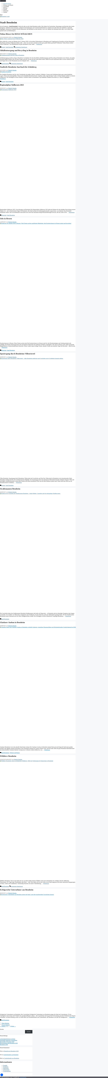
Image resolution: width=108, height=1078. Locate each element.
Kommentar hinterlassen (21, 47)
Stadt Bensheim (7, 3)
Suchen (2, 1029)
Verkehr (5, 12)
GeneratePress (22, 1077)
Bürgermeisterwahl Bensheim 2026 (9, 1043)
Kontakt (5, 1065)
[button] (1, 15)
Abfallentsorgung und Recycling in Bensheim (18, 50)
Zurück (2, 1026)
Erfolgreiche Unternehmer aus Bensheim (16, 890)
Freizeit (5, 9)
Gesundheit (6, 6)
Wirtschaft (5, 10)
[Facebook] (1, 1075)
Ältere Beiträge (5, 1023)
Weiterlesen (39, 44)
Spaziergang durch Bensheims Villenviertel (17, 354)
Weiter (13, 1026)
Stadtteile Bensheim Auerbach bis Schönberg (18, 67)
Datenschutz (6, 1069)
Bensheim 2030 (4, 1044)
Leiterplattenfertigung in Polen (7, 1039)
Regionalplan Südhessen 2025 (12, 85)
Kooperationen (7, 1071)
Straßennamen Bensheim (10, 489)
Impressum (6, 1068)
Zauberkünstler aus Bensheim (11, 1054)
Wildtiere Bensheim (8, 756)
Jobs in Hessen (6, 219)
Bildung (5, 8)
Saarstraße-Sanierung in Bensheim (8, 1040)
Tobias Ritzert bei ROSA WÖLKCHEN (16, 34)
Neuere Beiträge (6, 1025)
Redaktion (5, 1066)
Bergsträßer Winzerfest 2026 (7, 1041)
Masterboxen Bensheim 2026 (11, 1051)
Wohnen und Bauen (8, 5)
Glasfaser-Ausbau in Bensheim (12, 622)
